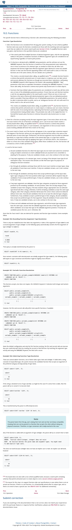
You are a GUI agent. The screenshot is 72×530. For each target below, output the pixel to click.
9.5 (4, 19)
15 (34, 11)
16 (31, 11)
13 (20, 17)
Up (10, 28)
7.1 (21, 22)
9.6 (32, 17)
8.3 (28, 19)
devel (24, 15)
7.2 (17, 22)
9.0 (21, 19)
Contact (53, 523)
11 (26, 17)
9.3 (11, 19)
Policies (18, 523)
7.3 (14, 22)
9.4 (7, 19)
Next (67, 28)
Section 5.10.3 (44, 49)
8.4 (24, 19)
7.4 (11, 22)
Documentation (8, 9)
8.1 (4, 22)
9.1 (17, 19)
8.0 (7, 22)
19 (20, 15)
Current (20, 11)
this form (54, 505)
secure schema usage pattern (53, 479)
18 (24, 11)
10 (29, 17)
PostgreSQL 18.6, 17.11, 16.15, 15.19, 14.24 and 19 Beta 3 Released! (42, 6)
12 (23, 17)
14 (5, 13)
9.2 (14, 19)
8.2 (31, 19)
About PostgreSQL (42, 523)
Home (60, 28)
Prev (4, 28)
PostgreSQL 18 (21, 9)
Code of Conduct (28, 523)
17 (28, 11)
